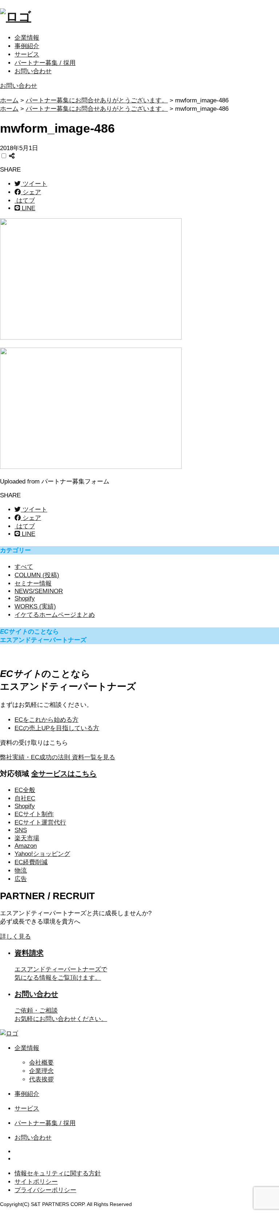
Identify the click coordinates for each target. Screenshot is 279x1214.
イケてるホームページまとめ (55, 614)
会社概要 (41, 1062)
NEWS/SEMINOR (39, 591)
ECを (46, 719)
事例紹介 (27, 46)
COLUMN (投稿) (37, 575)
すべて (24, 566)
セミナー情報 (33, 583)
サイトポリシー (36, 1181)
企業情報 (27, 37)
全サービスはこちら (64, 773)
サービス (27, 54)
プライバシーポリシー (45, 1190)
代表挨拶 (41, 1079)
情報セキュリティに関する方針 (58, 1173)
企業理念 (41, 1071)
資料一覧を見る (57, 757)
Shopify (25, 598)
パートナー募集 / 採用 (45, 62)
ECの (57, 728)
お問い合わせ (33, 71)
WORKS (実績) (35, 606)
